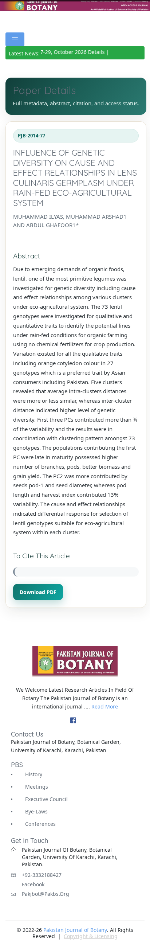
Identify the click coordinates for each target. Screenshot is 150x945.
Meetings (36, 786)
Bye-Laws (36, 811)
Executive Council (46, 799)
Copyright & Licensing (91, 936)
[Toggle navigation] (14, 39)
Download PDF (38, 592)
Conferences (40, 823)
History (33, 774)
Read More (104, 706)
